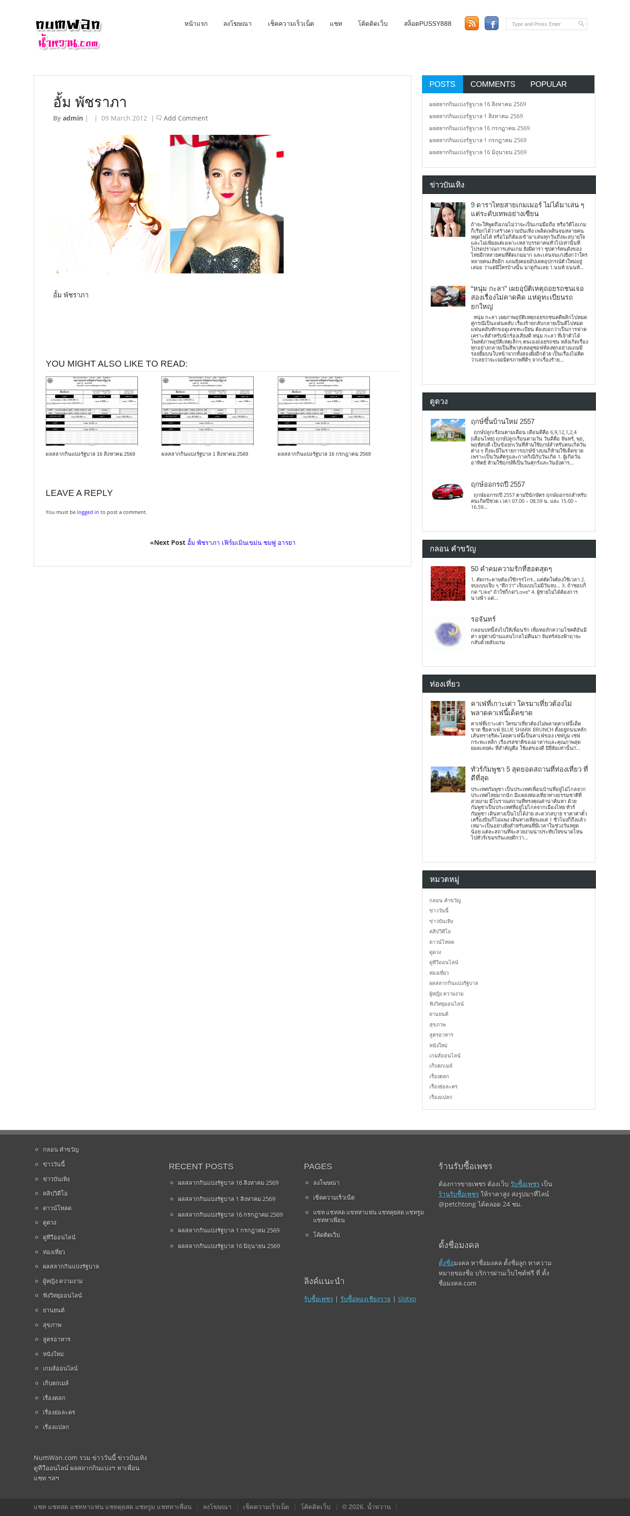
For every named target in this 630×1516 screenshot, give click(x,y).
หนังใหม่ (438, 1045)
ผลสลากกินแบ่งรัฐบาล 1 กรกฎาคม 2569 (478, 140)
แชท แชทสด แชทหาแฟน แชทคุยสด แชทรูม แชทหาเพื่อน (368, 1216)
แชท (336, 23)
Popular (548, 84)
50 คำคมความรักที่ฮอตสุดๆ (511, 569)
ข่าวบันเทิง (441, 921)
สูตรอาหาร (441, 1034)
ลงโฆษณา (237, 23)
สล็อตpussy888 (428, 23)
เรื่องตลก (439, 1076)
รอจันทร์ (483, 619)
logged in (88, 511)
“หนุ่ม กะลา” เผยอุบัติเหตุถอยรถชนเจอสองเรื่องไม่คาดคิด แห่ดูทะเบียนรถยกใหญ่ (527, 297)
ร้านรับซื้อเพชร (459, 1194)
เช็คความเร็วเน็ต (291, 23)
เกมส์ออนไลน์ (445, 1055)
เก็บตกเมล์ (440, 1065)
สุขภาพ (437, 1024)
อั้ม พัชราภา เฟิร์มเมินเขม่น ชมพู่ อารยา (241, 542)
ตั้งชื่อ (446, 1262)
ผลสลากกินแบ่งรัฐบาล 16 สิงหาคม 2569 (90, 454)
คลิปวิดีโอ (440, 931)
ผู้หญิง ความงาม (446, 993)
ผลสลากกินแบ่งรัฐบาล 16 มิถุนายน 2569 (478, 152)
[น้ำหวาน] (68, 48)
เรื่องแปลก (440, 1096)
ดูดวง (435, 951)
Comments (492, 84)
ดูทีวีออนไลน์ (443, 962)
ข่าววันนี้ (439, 910)
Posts (442, 84)
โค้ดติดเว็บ (373, 23)
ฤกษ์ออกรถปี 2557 (498, 484)
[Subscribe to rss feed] (471, 23)
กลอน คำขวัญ (445, 900)
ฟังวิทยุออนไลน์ (446, 1003)
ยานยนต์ (438, 1013)
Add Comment (186, 118)
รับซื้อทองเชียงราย (365, 1298)
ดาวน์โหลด (441, 941)
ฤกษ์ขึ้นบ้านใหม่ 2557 (503, 421)
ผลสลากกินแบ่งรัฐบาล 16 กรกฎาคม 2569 (324, 454)
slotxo (407, 1298)
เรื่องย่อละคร (443, 1086)
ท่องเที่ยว (439, 972)
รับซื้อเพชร (318, 1298)
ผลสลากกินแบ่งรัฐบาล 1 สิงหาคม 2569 (204, 454)
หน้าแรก (196, 23)
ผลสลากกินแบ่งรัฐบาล (453, 982)
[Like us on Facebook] (491, 23)
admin (73, 118)
